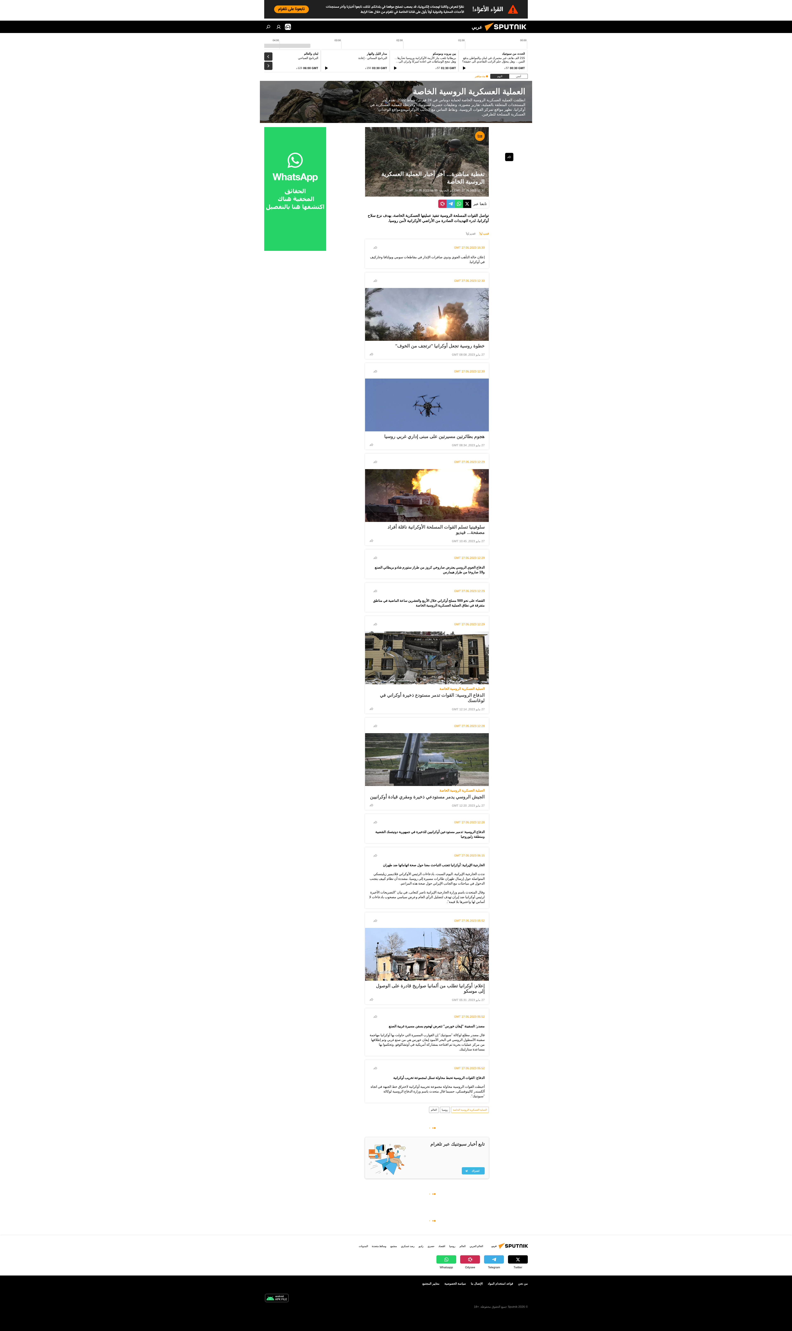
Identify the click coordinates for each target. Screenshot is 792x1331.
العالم (434, 1109)
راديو (421, 1246)
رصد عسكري (408, 1246)
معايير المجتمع (431, 1283)
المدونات (363, 1246)
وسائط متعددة (379, 1246)
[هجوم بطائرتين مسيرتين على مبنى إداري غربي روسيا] (427, 405)
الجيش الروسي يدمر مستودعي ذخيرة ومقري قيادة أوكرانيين (427, 796)
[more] (375, 247)
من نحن (523, 1283)
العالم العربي (476, 1246)
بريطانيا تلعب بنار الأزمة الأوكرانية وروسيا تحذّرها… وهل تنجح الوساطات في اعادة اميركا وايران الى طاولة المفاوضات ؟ (425, 61)
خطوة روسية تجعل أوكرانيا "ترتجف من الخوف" (440, 345)
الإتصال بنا (477, 1283)
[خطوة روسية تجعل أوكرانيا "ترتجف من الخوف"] (427, 314)
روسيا (445, 1109)
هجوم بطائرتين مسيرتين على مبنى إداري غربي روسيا (434, 436)
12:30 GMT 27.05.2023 (469, 190)
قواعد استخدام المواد (500, 1283)
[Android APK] (277, 1298)
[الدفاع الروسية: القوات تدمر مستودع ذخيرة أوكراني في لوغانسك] (427, 657)
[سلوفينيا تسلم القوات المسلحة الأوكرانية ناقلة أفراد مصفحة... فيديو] (427, 495)
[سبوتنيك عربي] (507, 32)
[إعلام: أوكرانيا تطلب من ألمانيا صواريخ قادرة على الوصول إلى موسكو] (427, 954)
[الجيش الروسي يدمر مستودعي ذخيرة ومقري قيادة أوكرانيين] (427, 759)
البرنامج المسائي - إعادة (372, 58)
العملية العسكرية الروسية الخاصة (462, 688)
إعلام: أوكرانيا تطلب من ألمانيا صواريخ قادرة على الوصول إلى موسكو (430, 988)
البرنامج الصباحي (308, 58)
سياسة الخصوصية (455, 1283)
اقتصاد (441, 1246)
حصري (431, 1246)
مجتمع (393, 1246)
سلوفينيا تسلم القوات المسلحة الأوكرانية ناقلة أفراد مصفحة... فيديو (436, 529)
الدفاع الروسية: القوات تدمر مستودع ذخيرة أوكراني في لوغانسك (432, 698)
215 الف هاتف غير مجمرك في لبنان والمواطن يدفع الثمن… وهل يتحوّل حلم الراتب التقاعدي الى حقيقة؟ (493, 59)
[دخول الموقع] (279, 27)
